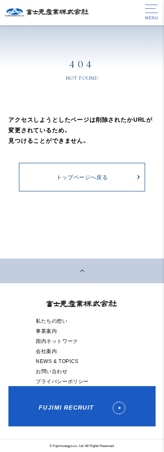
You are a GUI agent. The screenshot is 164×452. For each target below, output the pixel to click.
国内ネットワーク (57, 341)
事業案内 (46, 330)
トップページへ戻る (82, 177)
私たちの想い (52, 320)
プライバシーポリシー (62, 381)
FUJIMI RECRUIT (67, 407)
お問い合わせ (52, 371)
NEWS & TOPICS (57, 361)
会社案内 (46, 351)
